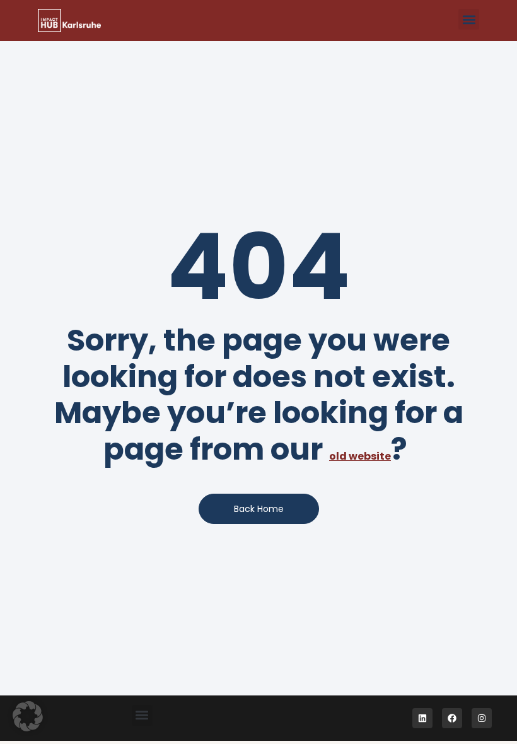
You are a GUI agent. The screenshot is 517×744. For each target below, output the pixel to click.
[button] (468, 19)
